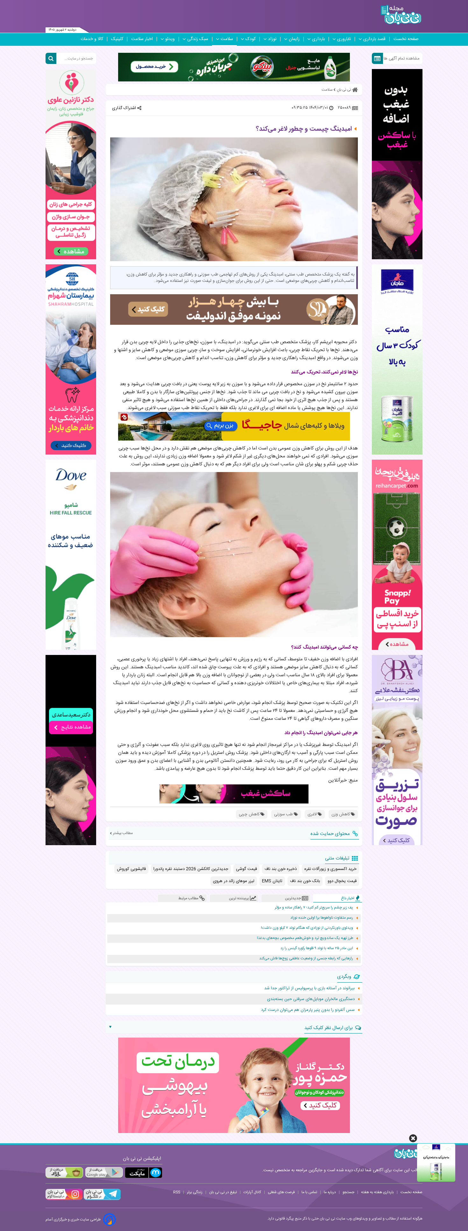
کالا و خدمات (92, 39)
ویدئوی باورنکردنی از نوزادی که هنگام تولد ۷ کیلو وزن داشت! (307, 928)
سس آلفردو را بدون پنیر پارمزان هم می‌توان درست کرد (308, 1009)
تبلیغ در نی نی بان (223, 1192)
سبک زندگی (197, 39)
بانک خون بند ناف (305, 881)
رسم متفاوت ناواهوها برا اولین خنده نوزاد (321, 918)
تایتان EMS (272, 881)
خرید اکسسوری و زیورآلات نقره (330, 869)
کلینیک (117, 39)
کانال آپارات (252, 1192)
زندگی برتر (194, 1192)
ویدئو (170, 39)
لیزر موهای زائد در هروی (233, 881)
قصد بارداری (374, 39)
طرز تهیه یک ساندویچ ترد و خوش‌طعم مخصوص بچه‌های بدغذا (305, 938)
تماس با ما (309, 1192)
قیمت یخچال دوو (342, 881)
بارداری (318, 39)
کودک (250, 39)
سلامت (227, 39)
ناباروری (344, 39)
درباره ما (330, 1192)
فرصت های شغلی (281, 1192)
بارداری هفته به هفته (377, 1192)
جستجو (348, 1192)
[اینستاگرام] (64, 1199)
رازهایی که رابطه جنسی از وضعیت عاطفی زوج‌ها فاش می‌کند (306, 959)
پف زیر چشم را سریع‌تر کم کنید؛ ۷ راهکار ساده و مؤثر (314, 908)
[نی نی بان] (400, 15)
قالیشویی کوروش (131, 869)
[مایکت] (143, 1172)
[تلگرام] (101, 1199)
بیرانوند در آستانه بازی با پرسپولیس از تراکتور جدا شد (309, 988)
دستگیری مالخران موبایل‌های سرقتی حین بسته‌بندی (311, 999)
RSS (176, 1192)
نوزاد (272, 39)
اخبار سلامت (142, 39)
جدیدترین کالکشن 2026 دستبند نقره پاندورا (190, 869)
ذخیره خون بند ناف (281, 869)
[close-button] (413, 1138)
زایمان (294, 39)
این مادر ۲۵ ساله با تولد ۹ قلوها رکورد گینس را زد (316, 948)
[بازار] (64, 1172)
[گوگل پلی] (104, 1172)
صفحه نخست (406, 39)
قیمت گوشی (246, 869)
